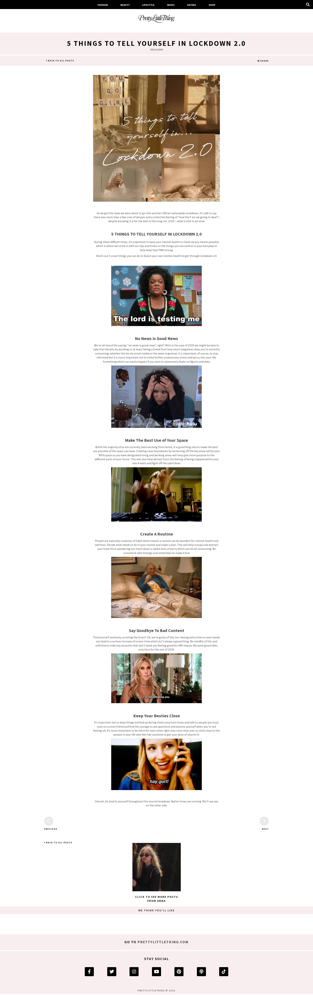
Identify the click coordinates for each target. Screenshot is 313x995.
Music (171, 5)
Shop (212, 5)
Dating (191, 5)
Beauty (125, 5)
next (265, 829)
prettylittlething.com (163, 942)
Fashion (103, 5)
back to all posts (60, 60)
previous (48, 829)
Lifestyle (148, 5)
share (264, 60)
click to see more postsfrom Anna (156, 899)
